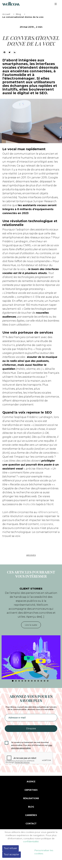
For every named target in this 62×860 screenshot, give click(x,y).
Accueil (6, 14)
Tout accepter (11, 854)
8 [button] (35, 681)
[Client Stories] (31, 657)
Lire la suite (31, 624)
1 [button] (13, 681)
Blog (18, 14)
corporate (46, 524)
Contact (31, 824)
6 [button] (28, 681)
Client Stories (31, 588)
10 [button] (41, 681)
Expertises (31, 790)
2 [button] (16, 681)
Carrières (31, 815)
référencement (48, 512)
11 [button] (44, 681)
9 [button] (38, 681)
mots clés (29, 504)
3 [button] (19, 681)
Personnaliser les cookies (43, 852)
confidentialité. (31, 841)
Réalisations (31, 798)
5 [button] (25, 681)
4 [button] (22, 681)
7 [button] (32, 681)
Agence (31, 782)
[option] (31, 631)
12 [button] (47, 681)
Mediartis (8, 345)
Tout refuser (10, 848)
